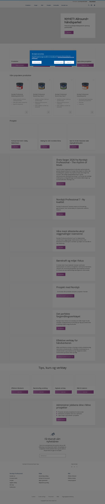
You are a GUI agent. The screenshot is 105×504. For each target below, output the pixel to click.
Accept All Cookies (59, 62)
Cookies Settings (36, 62)
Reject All (69, 62)
